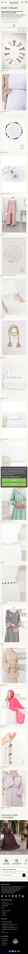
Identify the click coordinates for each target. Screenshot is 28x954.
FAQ (3, 908)
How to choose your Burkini (8, 926)
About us (4, 907)
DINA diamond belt (5, 766)
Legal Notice (4, 912)
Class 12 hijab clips (4, 70)
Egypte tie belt (3, 357)
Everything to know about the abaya (9, 924)
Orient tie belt (3, 234)
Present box (3, 316)
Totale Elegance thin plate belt (7, 521)
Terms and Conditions (6, 910)
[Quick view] (14, 69)
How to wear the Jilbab (7, 922)
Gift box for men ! (4, 398)
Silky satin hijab (4, 725)
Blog (3, 931)
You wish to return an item (7, 904)
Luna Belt (2, 562)
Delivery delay (5, 905)
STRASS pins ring (4, 152)
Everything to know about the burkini (9, 927)
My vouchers (4, 943)
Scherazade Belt (4, 603)
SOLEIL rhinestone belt (5, 807)
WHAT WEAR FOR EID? (7, 22)
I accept (14, 480)
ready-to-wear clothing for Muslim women (16, 886)
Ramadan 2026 (5, 932)
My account (4, 945)
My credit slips (5, 940)
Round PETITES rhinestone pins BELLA (9, 275)
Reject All (14, 484)
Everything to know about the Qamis (9, 929)
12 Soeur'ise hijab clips (5, 193)
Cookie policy (5, 476)
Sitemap (4, 913)
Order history (4, 938)
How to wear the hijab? (7, 921)
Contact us (4, 915)
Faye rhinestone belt (5, 111)
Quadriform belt (4, 685)
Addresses (4, 941)
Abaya (10, 890)
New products (5, 902)
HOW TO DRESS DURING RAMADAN (10, 21)
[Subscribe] (24, 875)
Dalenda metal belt (4, 439)
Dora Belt (2, 644)
